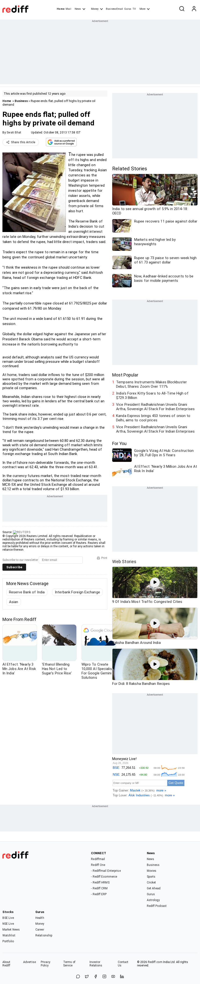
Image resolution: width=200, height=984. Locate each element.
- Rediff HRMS (100, 882)
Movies (152, 870)
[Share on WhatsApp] (78, 976)
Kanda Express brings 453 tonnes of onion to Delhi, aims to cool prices (153, 418)
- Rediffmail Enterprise (105, 870)
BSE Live (8, 918)
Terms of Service (69, 963)
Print (104, 558)
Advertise (29, 962)
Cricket (151, 882)
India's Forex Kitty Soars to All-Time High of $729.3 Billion (152, 395)
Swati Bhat (14, 132)
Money (95, 8)
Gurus (127, 8)
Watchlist (8, 935)
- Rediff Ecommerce (104, 876)
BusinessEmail (114, 8)
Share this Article (23, 142)
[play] (155, 582)
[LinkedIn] (122, 976)
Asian (13, 602)
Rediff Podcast (157, 906)
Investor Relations (96, 963)
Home (60, 8)
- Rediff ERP (99, 894)
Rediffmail (98, 859)
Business (21, 101)
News (78, 8)
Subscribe (14, 567)
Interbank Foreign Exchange (77, 592)
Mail (68, 8)
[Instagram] (104, 976)
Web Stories (124, 561)
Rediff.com (155, 962)
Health (39, 918)
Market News (11, 929)
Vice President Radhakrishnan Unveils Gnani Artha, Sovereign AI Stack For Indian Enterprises (155, 406)
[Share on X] (87, 976)
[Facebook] (96, 976)
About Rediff (6, 963)
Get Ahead (154, 888)
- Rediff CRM (99, 888)
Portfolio (8, 941)
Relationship (43, 935)
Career (39, 929)
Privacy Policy (45, 963)
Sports (151, 876)
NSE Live (8, 923)
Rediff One (98, 865)
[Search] (181, 9)
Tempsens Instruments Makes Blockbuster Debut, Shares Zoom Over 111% (151, 384)
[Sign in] (194, 9)
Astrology (153, 900)
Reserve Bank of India (27, 592)
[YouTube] (113, 976)
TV (134, 8)
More (142, 8)
